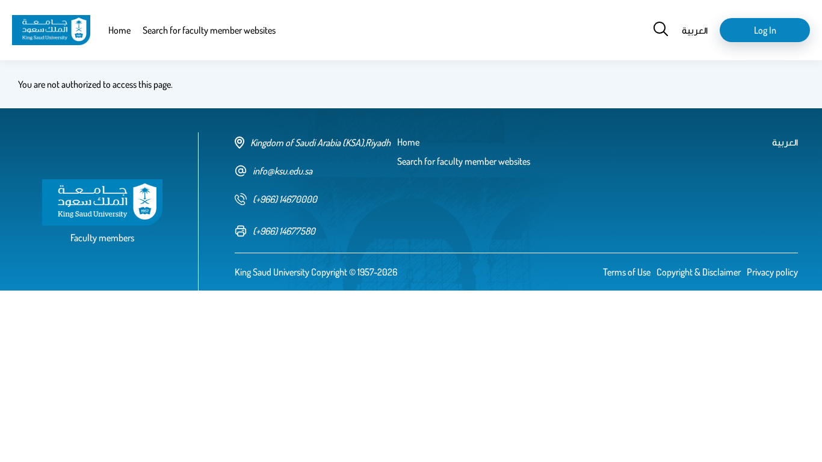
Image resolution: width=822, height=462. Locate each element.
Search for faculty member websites (209, 30)
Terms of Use (626, 272)
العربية (695, 30)
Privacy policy (772, 272)
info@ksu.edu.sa (282, 171)
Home (119, 30)
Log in (765, 30)
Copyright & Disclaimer (699, 272)
